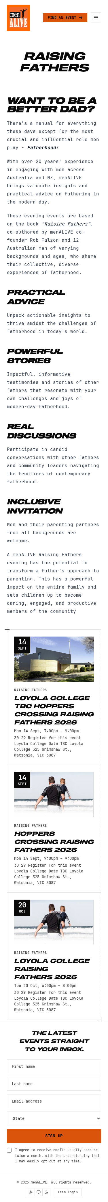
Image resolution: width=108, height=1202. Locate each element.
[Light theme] (31, 1192)
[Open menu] (96, 17)
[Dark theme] (46, 1192)
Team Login (68, 1192)
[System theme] (39, 1192)
